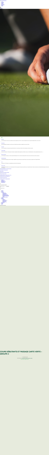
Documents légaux (3, 182)
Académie (2, 198)
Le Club (2, 1)
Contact (2, 203)
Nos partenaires (3, 4)
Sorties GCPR (2, 139)
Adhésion (2, 3)
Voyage (3, 196)
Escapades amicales (5, 193)
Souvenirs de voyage (5, 200)
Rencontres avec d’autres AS (6, 195)
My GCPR (1, 8)
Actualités (4, 199)
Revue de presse (1, 171)
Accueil (2, 190)
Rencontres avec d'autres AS (3, 154)
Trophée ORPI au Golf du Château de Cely (3, 177)
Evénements (2, 2)
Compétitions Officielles (3, 150)
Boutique (2, 5)
